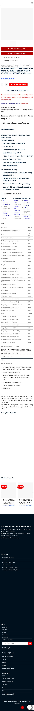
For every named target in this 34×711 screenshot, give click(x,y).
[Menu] (2, 3)
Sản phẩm (5, 630)
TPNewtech (24, 103)
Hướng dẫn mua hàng (8, 557)
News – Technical (7, 656)
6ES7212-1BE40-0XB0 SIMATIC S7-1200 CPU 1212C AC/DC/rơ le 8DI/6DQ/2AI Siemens (9, 501)
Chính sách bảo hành (7, 565)
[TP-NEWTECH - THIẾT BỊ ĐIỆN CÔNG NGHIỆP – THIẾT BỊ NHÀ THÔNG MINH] (17, 3)
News (4, 662)
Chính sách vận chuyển (8, 562)
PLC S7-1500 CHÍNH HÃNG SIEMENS (9, 66)
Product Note (27, 202)
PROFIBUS (11, 377)
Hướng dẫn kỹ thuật (8, 668)
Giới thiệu (4, 627)
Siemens (17, 349)
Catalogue (5, 634)
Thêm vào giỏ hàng (18, 84)
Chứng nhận (5, 637)
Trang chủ (4, 65)
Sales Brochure (7, 215)
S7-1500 (10, 367)
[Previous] (3, 24)
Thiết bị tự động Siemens (7, 350)
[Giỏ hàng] (32, 3)
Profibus (23, 367)
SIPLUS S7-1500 (10, 349)
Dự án (4, 632)
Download (26, 205)
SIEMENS (10, 356)
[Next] (30, 24)
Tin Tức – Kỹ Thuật (7, 639)
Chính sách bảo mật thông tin (9, 570)
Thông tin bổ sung (6, 363)
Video (4, 665)
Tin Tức (4, 659)
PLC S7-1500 (15, 353)
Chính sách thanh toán (8, 560)
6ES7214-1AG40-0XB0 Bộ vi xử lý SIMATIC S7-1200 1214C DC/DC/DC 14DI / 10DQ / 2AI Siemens (25, 501)
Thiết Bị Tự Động (27, 65)
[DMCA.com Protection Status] (17, 707)
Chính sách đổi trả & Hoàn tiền (10, 567)
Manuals (26, 200)
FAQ (4, 200)
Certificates (17, 210)
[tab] (17, 360)
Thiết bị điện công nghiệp (14, 65)
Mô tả (3, 360)
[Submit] (30, 643)
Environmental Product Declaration (27, 216)
